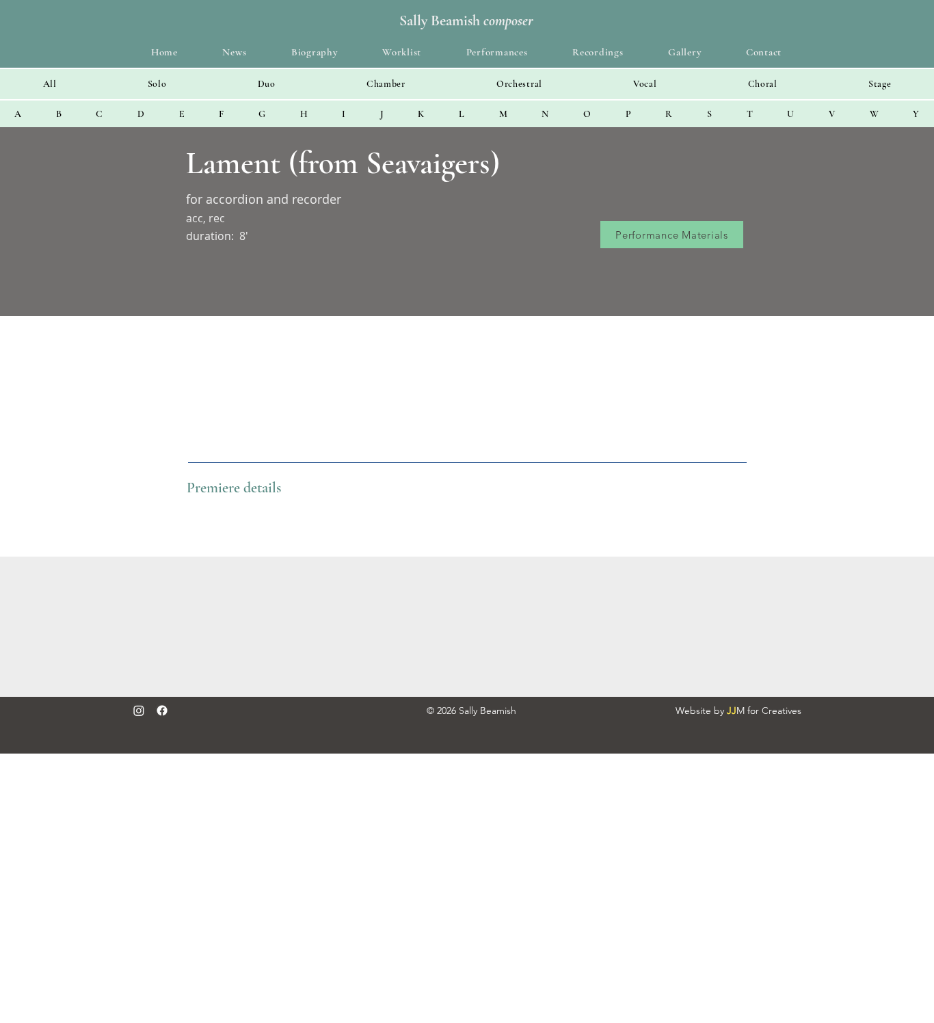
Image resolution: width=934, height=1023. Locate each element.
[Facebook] (162, 710)
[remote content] (467, 626)
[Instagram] (139, 710)
